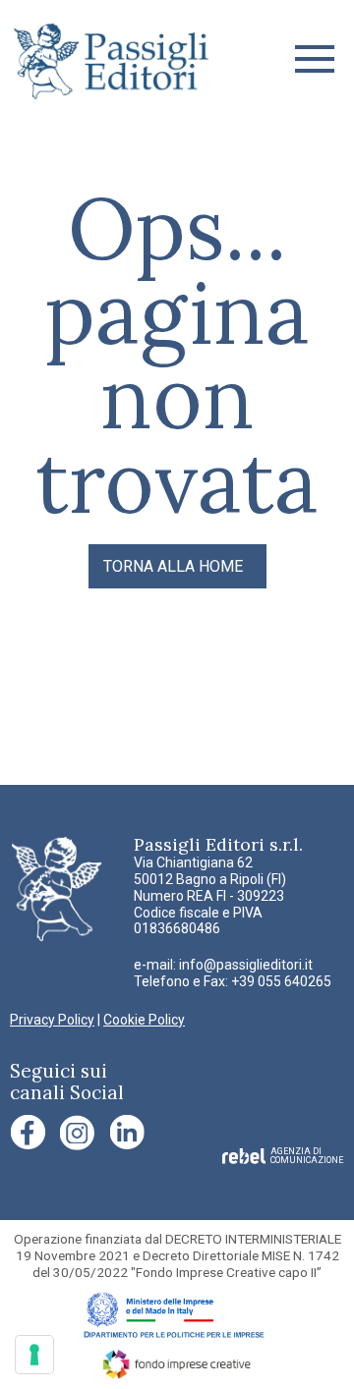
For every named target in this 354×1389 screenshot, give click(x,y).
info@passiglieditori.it (246, 964)
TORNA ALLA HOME (173, 566)
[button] (314, 59)
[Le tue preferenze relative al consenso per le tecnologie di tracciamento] (34, 1354)
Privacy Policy (52, 1020)
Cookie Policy (144, 1020)
